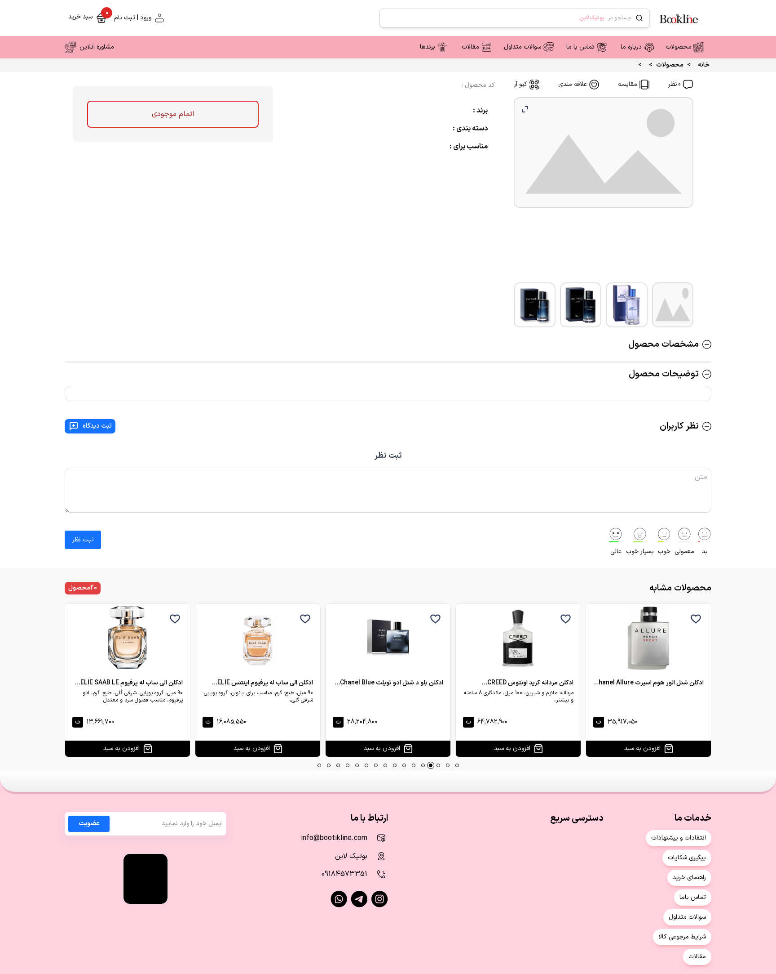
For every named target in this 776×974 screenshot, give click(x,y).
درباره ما (631, 47)
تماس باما (692, 897)
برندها (427, 47)
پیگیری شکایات (687, 857)
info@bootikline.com (334, 838)
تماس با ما (580, 47)
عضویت (89, 823)
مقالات (470, 47)
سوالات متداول (522, 47)
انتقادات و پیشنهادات (678, 838)
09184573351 (344, 874)
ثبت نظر (388, 456)
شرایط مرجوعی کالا (682, 937)
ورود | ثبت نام (132, 17)
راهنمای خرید (689, 877)
